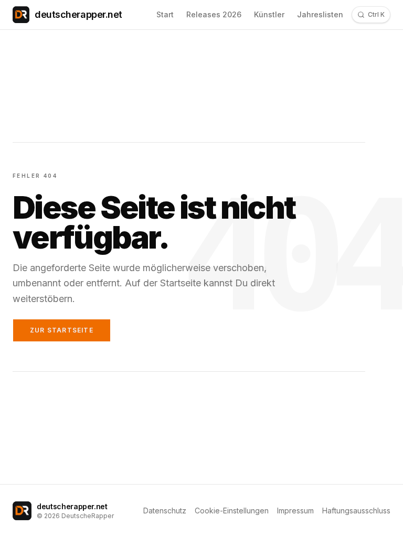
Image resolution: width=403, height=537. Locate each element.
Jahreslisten (320, 14)
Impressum (295, 510)
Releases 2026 (213, 14)
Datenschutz (164, 510)
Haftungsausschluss (356, 510)
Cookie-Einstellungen (232, 510)
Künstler (269, 14)
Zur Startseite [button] (61, 330)
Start (165, 14)
